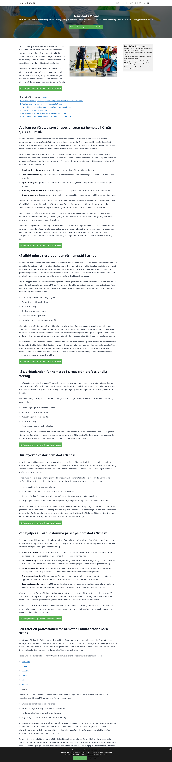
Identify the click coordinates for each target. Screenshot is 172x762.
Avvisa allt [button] (93, 758)
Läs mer (105, 754)
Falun (24, 675)
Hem (117, 3)
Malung (25, 670)
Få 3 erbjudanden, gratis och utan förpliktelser (86, 27)
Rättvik (25, 684)
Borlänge (26, 661)
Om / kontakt (135, 3)
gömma (44, 97)
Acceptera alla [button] (79, 758)
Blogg (146, 3)
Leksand (25, 666)
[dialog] (86, 754)
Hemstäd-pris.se (27, 2)
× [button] (170, 749)
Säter (24, 680)
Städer (124, 3)
